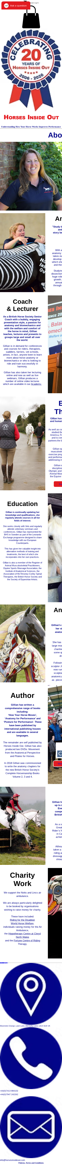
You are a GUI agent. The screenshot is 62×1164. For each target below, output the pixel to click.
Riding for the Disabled (22, 920)
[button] (31, 16)
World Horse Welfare (22, 923)
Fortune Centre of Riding (27, 940)
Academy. (36, 384)
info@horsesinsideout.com (12, 1160)
